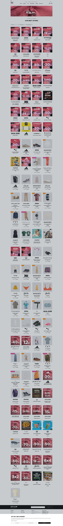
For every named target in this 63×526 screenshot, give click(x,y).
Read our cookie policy (14, 520)
